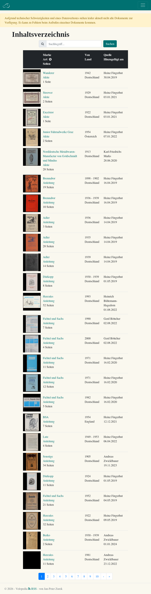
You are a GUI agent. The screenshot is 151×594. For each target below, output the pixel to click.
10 (97, 576)
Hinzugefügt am (114, 59)
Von (88, 55)
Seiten (47, 63)
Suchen (110, 44)
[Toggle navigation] (143, 5)
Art (46, 59)
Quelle (108, 55)
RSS (34, 589)
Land (89, 59)
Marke (48, 55)
